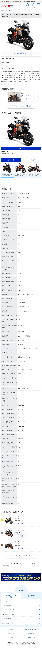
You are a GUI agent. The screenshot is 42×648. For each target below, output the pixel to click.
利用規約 (10, 629)
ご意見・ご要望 (11, 633)
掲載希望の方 (31, 633)
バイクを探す (21, 523)
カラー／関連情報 (31, 160)
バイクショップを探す (8, 614)
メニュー (38, 7)
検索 (27, 7)
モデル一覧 (11, 160)
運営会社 (10, 637)
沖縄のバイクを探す (11, 596)
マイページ (33, 7)
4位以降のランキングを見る (21, 555)
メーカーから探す (7, 605)
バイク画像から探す (7, 623)
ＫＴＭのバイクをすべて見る (21, 106)
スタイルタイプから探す (8, 610)
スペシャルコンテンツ (31, 596)
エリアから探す (6, 618)
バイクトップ (5, 601)
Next (37, 97)
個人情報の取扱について (31, 629)
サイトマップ (31, 637)
